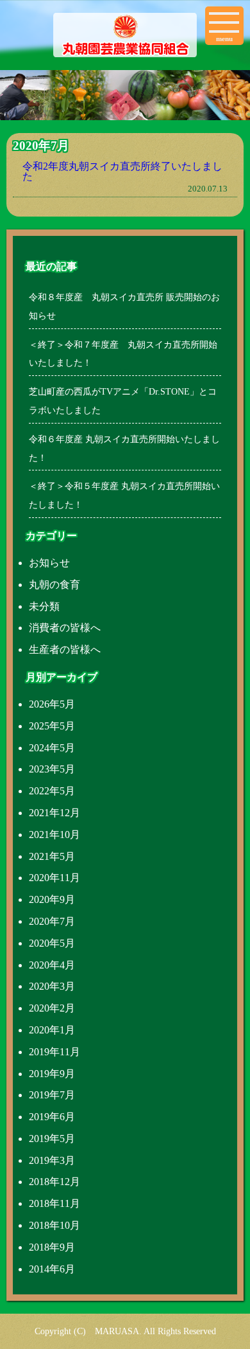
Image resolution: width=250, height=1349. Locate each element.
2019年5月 (52, 1138)
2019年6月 (52, 1116)
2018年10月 (54, 1225)
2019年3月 (52, 1160)
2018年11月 (54, 1203)
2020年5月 (52, 943)
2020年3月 (52, 986)
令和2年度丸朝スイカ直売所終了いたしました (122, 171)
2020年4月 (52, 965)
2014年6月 (52, 1269)
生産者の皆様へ (65, 649)
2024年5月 (52, 747)
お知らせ (49, 562)
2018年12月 (54, 1181)
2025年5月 (52, 725)
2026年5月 (52, 704)
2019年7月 (52, 1094)
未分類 (44, 606)
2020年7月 (52, 921)
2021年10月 (54, 834)
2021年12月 (54, 812)
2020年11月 (54, 877)
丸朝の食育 (54, 584)
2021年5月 (52, 856)
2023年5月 (52, 769)
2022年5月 (52, 790)
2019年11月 (54, 1051)
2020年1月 (52, 1029)
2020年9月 (52, 899)
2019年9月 (52, 1073)
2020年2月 (52, 1008)
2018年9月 (52, 1247)
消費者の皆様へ (65, 627)
